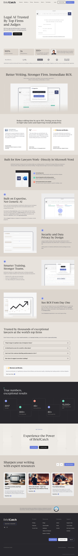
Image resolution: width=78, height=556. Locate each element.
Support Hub (69, 522)
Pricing (31, 2)
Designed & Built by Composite (68, 554)
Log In (55, 2)
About (57, 522)
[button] (26, 2)
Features (21, 2)
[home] (10, 2)
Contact (68, 530)
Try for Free (34, 528)
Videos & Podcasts (47, 530)
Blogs (44, 522)
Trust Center (48, 2)
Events (57, 528)
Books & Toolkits (46, 533)
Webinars (45, 528)
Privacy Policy (71, 547)
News (57, 525)
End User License (70, 528)
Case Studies (46, 525)
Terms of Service (62, 547)
